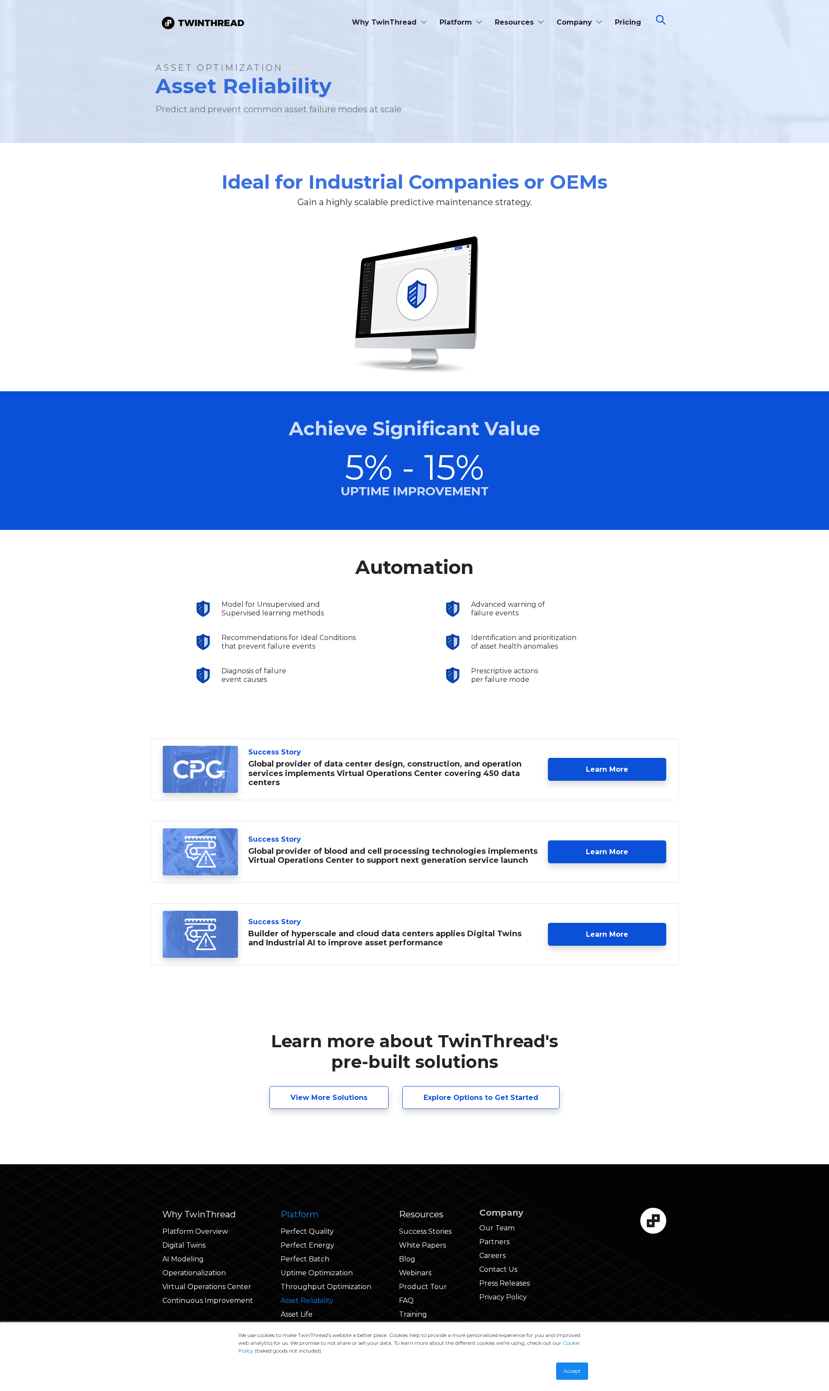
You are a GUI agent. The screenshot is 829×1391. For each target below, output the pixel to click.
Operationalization (194, 1273)
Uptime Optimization (317, 1273)
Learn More (626, 769)
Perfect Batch (305, 1259)
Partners (494, 1242)
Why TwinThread (385, 22)
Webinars (415, 1273)
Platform (457, 22)
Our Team (497, 1228)
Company (575, 22)
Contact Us (498, 1269)
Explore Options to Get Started (481, 1097)
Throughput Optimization (326, 1287)
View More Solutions (329, 1097)
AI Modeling (183, 1259)
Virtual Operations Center (206, 1287)
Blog (407, 1259)
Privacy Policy (503, 1297)
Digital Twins (184, 1245)
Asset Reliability (307, 1300)
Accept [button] (572, 1371)
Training (413, 1314)
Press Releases (504, 1283)
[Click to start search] (665, 21)
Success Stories (425, 1231)
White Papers (422, 1245)
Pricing (628, 22)
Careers (492, 1256)
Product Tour (423, 1287)
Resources (515, 22)
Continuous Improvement (207, 1300)
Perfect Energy (307, 1245)
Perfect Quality (307, 1231)
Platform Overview (195, 1231)
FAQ (406, 1300)
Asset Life (297, 1314)
